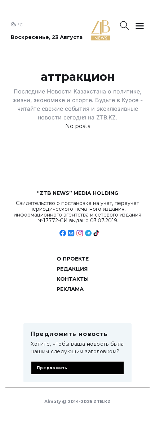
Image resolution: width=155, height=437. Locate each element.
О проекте (73, 259)
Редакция (72, 269)
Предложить (52, 368)
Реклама (70, 289)
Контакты (73, 279)
